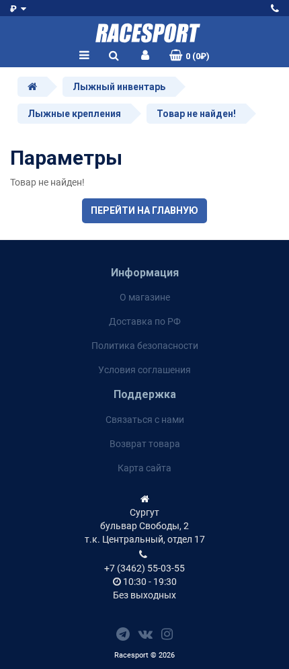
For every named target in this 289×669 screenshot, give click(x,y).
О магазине (145, 297)
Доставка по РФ (145, 321)
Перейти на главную (144, 210)
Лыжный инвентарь (119, 86)
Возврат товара (145, 443)
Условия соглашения (144, 369)
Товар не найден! (196, 113)
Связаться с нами (145, 419)
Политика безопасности (144, 345)
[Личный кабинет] (145, 55)
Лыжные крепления (74, 113)
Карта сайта (144, 468)
